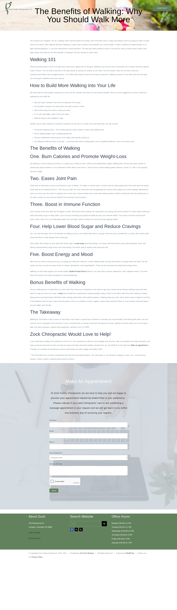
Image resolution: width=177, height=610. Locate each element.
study (60, 293)
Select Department (55, 453)
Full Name (53, 420)
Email (51, 431)
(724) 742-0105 (34, 533)
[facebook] (72, 529)
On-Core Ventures (87, 553)
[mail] (76, 529)
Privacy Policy (37, 557)
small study (79, 243)
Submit (54, 490)
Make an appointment (139, 345)
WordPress (130, 553)
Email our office (35, 538)
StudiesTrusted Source (77, 271)
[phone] (81, 529)
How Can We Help (55, 464)
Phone (52, 442)
